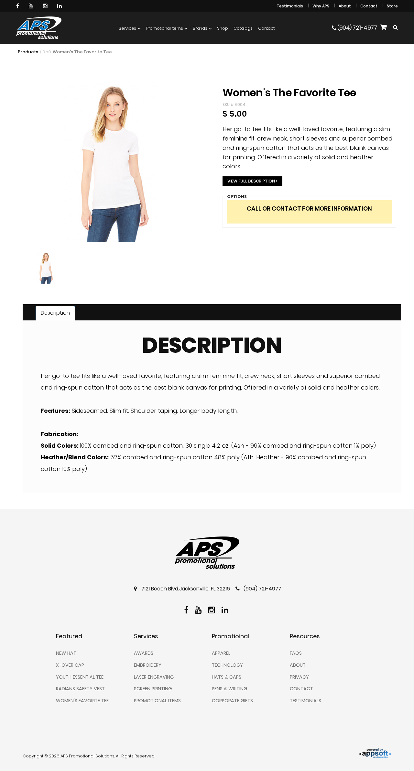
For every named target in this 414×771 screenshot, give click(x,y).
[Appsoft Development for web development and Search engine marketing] (375, 753)
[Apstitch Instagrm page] (46, 5)
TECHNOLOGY (227, 665)
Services (127, 28)
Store (392, 6)
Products (28, 52)
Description (55, 313)
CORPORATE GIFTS (232, 700)
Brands (200, 28)
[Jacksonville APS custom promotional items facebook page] (18, 5)
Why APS (320, 6)
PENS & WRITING (229, 688)
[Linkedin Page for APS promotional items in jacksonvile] (60, 5)
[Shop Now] (383, 28)
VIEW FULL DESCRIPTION (251, 181)
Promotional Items (164, 28)
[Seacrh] (395, 27)
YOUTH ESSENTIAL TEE (80, 677)
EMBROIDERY (147, 665)
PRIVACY (299, 677)
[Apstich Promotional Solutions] (38, 27)
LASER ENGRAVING (154, 677)
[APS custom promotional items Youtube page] (32, 5)
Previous (9, 175)
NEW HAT (66, 653)
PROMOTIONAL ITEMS (157, 700)
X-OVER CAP (70, 665)
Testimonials (290, 6)
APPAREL (221, 653)
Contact (368, 6)
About (345, 6)
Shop (222, 28)
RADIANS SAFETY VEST (80, 688)
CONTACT (301, 688)
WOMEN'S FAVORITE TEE (82, 700)
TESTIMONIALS (305, 700)
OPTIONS (237, 196)
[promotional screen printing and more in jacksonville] (207, 553)
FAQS (296, 653)
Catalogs (243, 28)
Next (211, 281)
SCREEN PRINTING (153, 688)
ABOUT (298, 665)
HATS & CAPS (226, 677)
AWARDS (143, 653)
